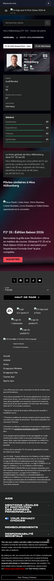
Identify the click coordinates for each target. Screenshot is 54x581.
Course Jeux (9, 377)
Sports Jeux (8, 381)
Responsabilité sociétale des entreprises (20, 536)
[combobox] (27, 289)
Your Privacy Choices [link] (22, 520)
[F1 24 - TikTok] (33, 280)
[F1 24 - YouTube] (39, 280)
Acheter (7, 360)
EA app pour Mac (10, 372)
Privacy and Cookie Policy (14, 569)
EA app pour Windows (12, 368)
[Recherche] (47, 22)
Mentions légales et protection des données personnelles (21, 508)
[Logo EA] (10, 311)
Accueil (8, 37)
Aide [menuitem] (9, 499)
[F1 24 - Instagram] (27, 280)
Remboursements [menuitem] (21, 527)
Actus (6, 364)
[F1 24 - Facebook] (20, 280)
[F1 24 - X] (14, 280)
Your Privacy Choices (27, 577)
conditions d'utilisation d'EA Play (26, 429)
